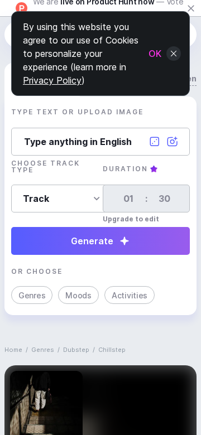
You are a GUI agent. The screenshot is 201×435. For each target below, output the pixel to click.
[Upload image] (172, 141)
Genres (31, 295)
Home (13, 350)
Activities (129, 295)
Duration (125, 169)
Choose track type (45, 166)
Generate (92, 240)
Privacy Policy (52, 80)
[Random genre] (154, 141)
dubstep (76, 350)
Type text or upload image (77, 112)
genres (42, 350)
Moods (78, 295)
